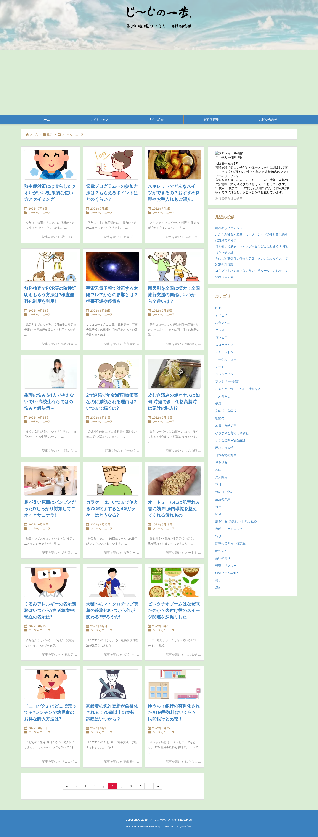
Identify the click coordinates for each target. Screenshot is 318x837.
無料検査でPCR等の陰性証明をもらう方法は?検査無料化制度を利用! (50, 295)
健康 (218, 403)
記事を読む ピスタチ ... (183, 654)
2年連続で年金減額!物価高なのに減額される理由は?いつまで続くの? (112, 402)
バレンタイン (224, 374)
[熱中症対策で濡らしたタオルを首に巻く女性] (50, 165)
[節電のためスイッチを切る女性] (112, 165)
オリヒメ (221, 315)
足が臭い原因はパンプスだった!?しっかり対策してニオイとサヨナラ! (50, 508)
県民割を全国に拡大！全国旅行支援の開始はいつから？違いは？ (174, 295)
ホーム (33, 134)
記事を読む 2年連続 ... (122, 450)
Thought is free (182, 826)
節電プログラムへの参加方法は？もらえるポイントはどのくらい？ (112, 193)
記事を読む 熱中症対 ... (59, 237)
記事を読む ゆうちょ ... (183, 761)
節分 (218, 514)
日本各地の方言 (225, 455)
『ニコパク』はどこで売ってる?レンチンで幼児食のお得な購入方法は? (50, 712)
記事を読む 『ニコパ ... (59, 761)
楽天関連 (221, 477)
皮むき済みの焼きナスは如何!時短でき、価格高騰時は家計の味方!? (174, 402)
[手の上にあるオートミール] (174, 481)
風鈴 (218, 587)
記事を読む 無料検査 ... (59, 344)
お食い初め (222, 322)
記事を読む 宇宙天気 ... (121, 344)
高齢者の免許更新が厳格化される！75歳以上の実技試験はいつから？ (112, 712)
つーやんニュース (39, 212)
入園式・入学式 (225, 411)
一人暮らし (222, 396)
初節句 (219, 418)
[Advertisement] (159, 82)
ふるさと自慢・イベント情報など (238, 389)
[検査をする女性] (50, 267)
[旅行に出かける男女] (174, 267)
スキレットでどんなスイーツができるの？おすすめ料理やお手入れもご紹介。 (174, 193)
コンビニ (221, 337)
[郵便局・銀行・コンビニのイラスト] (174, 684)
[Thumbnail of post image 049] (112, 267)
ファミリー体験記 (227, 381)
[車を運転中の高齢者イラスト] (112, 684)
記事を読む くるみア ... (59, 654)
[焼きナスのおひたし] (174, 374)
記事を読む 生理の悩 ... (59, 450)
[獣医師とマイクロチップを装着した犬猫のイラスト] (112, 582)
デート (219, 366)
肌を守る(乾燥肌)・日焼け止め (236, 521)
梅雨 (218, 470)
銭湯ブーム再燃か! (227, 573)
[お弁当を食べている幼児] (50, 684)
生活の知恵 (222, 499)
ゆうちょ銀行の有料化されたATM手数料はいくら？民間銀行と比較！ (174, 712)
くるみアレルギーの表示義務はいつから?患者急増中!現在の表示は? (50, 610)
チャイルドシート (227, 352)
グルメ (219, 330)
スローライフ (224, 344)
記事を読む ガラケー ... (121, 552)
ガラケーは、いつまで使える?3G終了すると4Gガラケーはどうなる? (112, 508)
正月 (218, 484)
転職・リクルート (227, 565)
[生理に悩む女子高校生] (50, 374)
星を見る (221, 462)
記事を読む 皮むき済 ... (183, 450)
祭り (218, 506)
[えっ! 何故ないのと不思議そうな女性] (50, 582)
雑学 (49, 134)
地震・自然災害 (225, 425)
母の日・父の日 (225, 492)
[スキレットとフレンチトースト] (174, 165)
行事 (218, 536)
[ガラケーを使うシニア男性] (112, 481)
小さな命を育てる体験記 (232, 433)
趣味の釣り (222, 558)
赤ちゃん (221, 551)
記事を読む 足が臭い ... (59, 552)
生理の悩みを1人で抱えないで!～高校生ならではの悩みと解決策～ (49, 402)
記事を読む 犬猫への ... (121, 654)
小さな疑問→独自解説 (230, 440)
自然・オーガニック (229, 528)
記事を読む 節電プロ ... (121, 237)
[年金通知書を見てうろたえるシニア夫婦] (112, 374)
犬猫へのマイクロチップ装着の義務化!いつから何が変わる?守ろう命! (112, 610)
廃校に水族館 (224, 447)
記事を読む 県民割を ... (183, 344)
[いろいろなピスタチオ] (174, 582)
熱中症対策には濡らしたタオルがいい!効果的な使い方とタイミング (50, 193)
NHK (218, 308)
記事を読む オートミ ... (183, 552)
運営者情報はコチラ (229, 198)
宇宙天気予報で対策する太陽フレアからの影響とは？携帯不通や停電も (112, 295)
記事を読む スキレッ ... (183, 237)
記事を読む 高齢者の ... (121, 761)
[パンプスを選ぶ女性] (50, 481)
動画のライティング (229, 228)
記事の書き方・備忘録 (230, 543)
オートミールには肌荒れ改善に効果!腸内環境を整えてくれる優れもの (174, 508)
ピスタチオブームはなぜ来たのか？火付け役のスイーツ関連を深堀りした (174, 610)
